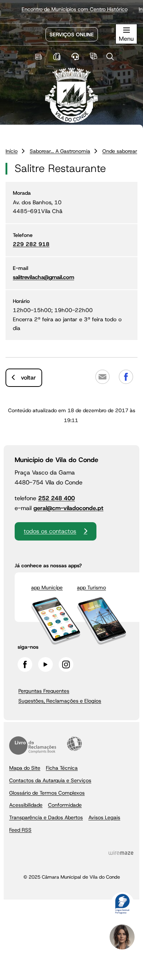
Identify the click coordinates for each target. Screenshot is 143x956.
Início (12, 151)
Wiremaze (121, 853)
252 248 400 (56, 498)
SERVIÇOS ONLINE (72, 34)
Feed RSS (20, 830)
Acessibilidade (74, 743)
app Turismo (91, 587)
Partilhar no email (102, 377)
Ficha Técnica (62, 768)
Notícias (38, 56)
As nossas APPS (57, 56)
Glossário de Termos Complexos (47, 793)
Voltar (28, 377)
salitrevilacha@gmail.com (43, 277)
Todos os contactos (50, 531)
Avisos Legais (104, 817)
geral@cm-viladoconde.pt (68, 508)
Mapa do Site (24, 768)
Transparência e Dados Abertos (46, 817)
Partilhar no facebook (126, 377)
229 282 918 (31, 244)
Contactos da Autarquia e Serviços (50, 780)
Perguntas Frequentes (43, 691)
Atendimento (75, 56)
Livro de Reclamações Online (32, 745)
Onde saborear (119, 151)
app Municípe (47, 587)
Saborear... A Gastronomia (60, 151)
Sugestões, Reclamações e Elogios (59, 700)
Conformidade (65, 805)
